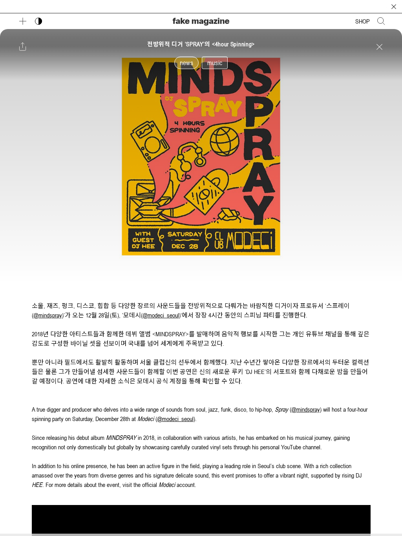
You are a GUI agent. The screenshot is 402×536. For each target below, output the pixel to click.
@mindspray (47, 315)
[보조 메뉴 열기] (23, 21)
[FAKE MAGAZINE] (201, 20)
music (214, 63)
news (186, 63)
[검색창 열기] (381, 21)
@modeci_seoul (161, 315)
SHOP (362, 21)
